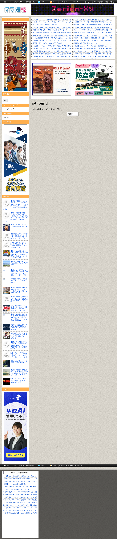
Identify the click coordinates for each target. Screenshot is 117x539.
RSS (54, 2)
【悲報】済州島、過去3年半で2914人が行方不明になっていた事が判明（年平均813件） (19, 299)
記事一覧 (31, 2)
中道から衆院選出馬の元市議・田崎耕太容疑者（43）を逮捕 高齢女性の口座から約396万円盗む (19, 245)
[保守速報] (15, 9)
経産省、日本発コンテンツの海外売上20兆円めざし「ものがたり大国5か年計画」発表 (19, 327)
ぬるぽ (86, 2)
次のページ (72, 114)
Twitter (42, 2)
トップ (8, 2)
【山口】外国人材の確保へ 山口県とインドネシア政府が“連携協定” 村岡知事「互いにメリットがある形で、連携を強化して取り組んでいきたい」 (15, 217)
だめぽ (64, 2)
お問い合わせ (109, 2)
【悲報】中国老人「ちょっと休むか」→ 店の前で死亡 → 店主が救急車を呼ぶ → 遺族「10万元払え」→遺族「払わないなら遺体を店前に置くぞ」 (15, 205)
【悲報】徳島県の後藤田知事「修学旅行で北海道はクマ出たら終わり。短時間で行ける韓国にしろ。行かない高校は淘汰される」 (19, 317)
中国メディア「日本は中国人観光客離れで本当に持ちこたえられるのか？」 (19, 380)
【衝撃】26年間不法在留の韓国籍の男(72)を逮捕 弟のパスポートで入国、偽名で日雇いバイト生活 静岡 (19, 272)
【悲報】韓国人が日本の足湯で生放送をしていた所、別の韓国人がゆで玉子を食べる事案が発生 (19, 290)
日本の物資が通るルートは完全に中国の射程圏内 (19, 361)
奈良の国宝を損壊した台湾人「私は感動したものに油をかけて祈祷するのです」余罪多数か (19, 335)
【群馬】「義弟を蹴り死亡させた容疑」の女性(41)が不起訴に (19, 263)
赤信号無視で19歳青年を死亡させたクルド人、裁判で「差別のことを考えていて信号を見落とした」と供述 (19, 354)
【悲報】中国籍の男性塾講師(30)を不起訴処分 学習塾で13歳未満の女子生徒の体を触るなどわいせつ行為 (19, 372)
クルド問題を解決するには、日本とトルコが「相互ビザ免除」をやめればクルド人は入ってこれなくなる (19, 308)
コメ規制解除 (98, 2)
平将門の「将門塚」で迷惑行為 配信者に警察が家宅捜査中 (19, 280)
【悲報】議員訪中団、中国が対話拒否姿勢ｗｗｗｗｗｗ (19, 226)
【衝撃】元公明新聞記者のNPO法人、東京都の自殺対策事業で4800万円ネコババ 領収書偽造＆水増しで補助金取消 (20, 345)
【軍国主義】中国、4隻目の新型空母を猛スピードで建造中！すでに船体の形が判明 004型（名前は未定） (19, 236)
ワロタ (75, 2)
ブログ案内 (20, 2)
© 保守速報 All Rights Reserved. (70, 465)
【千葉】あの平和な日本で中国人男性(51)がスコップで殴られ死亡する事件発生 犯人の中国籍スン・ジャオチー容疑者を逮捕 (19, 254)
